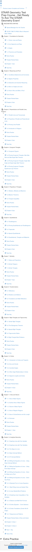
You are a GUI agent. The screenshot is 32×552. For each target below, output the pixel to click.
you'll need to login (22, 545)
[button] (1, 1)
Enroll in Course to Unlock (16, 547)
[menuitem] (1, 4)
